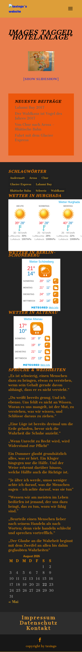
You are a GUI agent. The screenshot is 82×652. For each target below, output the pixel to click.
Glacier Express (20, 184)
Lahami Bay (44, 184)
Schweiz (41, 190)
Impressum (39, 617)
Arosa (33, 177)
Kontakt (38, 628)
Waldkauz (57, 190)
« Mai (13, 602)
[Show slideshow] (41, 79)
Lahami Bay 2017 (29, 107)
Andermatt (17, 177)
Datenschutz (39, 623)
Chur (45, 177)
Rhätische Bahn (20, 190)
